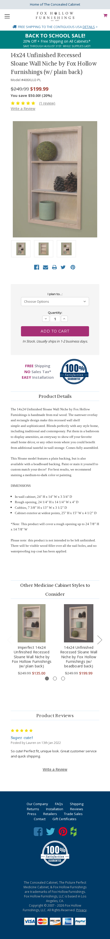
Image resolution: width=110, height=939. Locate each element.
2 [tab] (55, 678)
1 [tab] (47, 678)
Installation (54, 809)
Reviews (76, 809)
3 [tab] (63, 678)
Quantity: (55, 312)
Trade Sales (73, 813)
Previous (9, 639)
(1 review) (47, 103)
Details (89, 26)
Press (31, 813)
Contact (40, 819)
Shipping (76, 804)
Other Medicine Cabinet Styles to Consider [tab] (55, 589)
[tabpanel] (31, 640)
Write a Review (23, 108)
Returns (33, 809)
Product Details (55, 396)
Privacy (81, 910)
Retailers (50, 813)
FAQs (59, 804)
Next (99, 639)
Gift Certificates (64, 819)
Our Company (37, 804)
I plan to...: (55, 294)
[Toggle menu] (7, 16)
